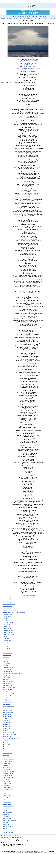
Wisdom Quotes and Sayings (10, 820)
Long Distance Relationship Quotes (11, 738)
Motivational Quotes (7, 753)
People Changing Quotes (9, 771)
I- (24, 18)
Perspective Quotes (7, 775)
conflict (29, 69)
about (29, 851)
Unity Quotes (6, 816)
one (25, 57)
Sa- (43, 18)
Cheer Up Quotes (7, 644)
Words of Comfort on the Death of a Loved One (14, 612)
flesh (25, 63)
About (44, 16)
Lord (28, 62)
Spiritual (29, 66)
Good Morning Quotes (8, 695)
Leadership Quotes (7, 724)
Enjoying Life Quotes (8, 671)
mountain (27, 59)
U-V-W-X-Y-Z (52, 18)
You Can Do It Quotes (8, 826)
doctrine (28, 68)
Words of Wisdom (7, 608)
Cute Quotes (6, 657)
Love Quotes (6, 740)
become (29, 73)
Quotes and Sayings (28, 595)
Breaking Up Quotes (8, 638)
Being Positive (38, 16)
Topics (2, 18)
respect (20, 73)
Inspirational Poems (7, 714)
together (34, 63)
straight (35, 60)
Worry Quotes (6, 824)
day (27, 57)
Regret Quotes (6, 787)
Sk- (45, 18)
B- (7, 18)
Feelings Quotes (7, 683)
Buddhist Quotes (7, 640)
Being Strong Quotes (8, 632)
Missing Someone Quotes (9, 748)
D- (15, 18)
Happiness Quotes (7, 702)
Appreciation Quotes (8, 622)
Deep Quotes (6, 661)
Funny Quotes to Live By (9, 687)
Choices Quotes (7, 646)
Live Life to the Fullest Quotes (10, 734)
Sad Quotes (5, 793)
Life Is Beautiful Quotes (8, 732)
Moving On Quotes (7, 757)
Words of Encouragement (9, 604)
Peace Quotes (6, 769)
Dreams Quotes (6, 663)
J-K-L (27, 18)
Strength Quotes (7, 804)
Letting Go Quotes (7, 728)
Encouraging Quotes (8, 669)
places (25, 60)
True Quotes (6, 814)
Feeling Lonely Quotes (8, 681)
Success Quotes (7, 808)
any (20, 68)
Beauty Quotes (6, 626)
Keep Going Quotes (7, 722)
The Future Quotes (7, 689)
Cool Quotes (6, 651)
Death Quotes (6, 659)
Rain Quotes (6, 785)
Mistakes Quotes (7, 751)
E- (16, 18)
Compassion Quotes (8, 648)
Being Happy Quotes (8, 630)
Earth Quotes (6, 665)
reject (18, 68)
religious (24, 68)
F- (18, 18)
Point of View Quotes (8, 777)
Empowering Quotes (8, 667)
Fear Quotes (6, 679)
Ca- (10, 18)
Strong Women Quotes (8, 806)
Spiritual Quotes (7, 802)
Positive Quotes (6, 779)
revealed (36, 62)
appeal (38, 68)
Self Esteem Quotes (7, 795)
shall (35, 57)
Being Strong (30, 16)
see (30, 63)
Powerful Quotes (7, 781)
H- (22, 18)
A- (5, 18)
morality (35, 69)
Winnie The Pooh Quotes (9, 818)
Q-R (40, 18)
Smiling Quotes (6, 800)
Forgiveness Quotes (7, 685)
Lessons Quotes (7, 726)
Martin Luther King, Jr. (28, 64)
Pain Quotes (6, 765)
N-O (32, 18)
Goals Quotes (6, 691)
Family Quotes (6, 677)
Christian (34, 66)
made (34, 59)
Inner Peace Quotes (7, 710)
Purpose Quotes (7, 783)
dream (19, 57)
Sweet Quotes (6, 810)
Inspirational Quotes (7, 716)
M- (30, 18)
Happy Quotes (6, 704)
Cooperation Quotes (7, 653)
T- (47, 18)
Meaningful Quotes (7, 746)
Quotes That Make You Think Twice (11, 610)
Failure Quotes (6, 675)
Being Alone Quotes (7, 628)
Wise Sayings (6, 822)
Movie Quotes (6, 755)
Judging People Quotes (8, 718)
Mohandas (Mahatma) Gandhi (28, 71)
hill (21, 59)
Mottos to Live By (7, 602)
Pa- (35, 18)
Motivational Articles (21, 16)
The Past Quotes (7, 767)
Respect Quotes (7, 791)
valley (32, 57)
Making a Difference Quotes (9, 742)
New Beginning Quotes (8, 761)
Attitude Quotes (6, 624)
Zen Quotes (5, 828)
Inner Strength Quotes (8, 712)
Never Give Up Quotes (8, 759)
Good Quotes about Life (8, 693)
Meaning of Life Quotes (8, 744)
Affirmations (5, 618)
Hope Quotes (6, 708)
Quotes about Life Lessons (9, 597)
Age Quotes (5, 620)
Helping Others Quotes (8, 706)
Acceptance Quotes (7, 614)
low (37, 59)
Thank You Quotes (7, 812)
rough (22, 60)
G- (20, 18)
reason (21, 69)
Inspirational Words (7, 606)
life (24, 73)
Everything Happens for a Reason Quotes (13, 673)
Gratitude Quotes (7, 697)
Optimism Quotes (7, 763)
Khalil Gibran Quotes (8, 832)
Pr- (37, 18)
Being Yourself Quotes (8, 634)
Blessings (5, 636)
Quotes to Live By (7, 599)
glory (23, 62)
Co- (13, 18)
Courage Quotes (7, 655)
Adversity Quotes (7, 616)
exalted (40, 57)
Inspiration (12, 16)
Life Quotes (5, 730)
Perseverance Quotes (8, 773)
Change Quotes (6, 642)
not (35, 68)
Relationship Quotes (8, 789)
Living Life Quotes (7, 736)
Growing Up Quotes (7, 700)
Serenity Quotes (7, 797)
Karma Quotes (6, 720)
